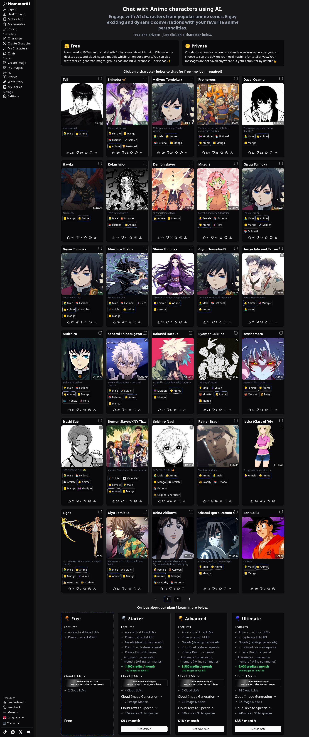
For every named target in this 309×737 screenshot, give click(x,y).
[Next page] (190, 599)
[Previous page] (156, 599)
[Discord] (29, 732)
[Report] (91, 153)
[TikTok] (5, 732)
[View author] (191, 170)
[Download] (96, 153)
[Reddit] (13, 732)
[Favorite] (86, 153)
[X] (21, 732)
